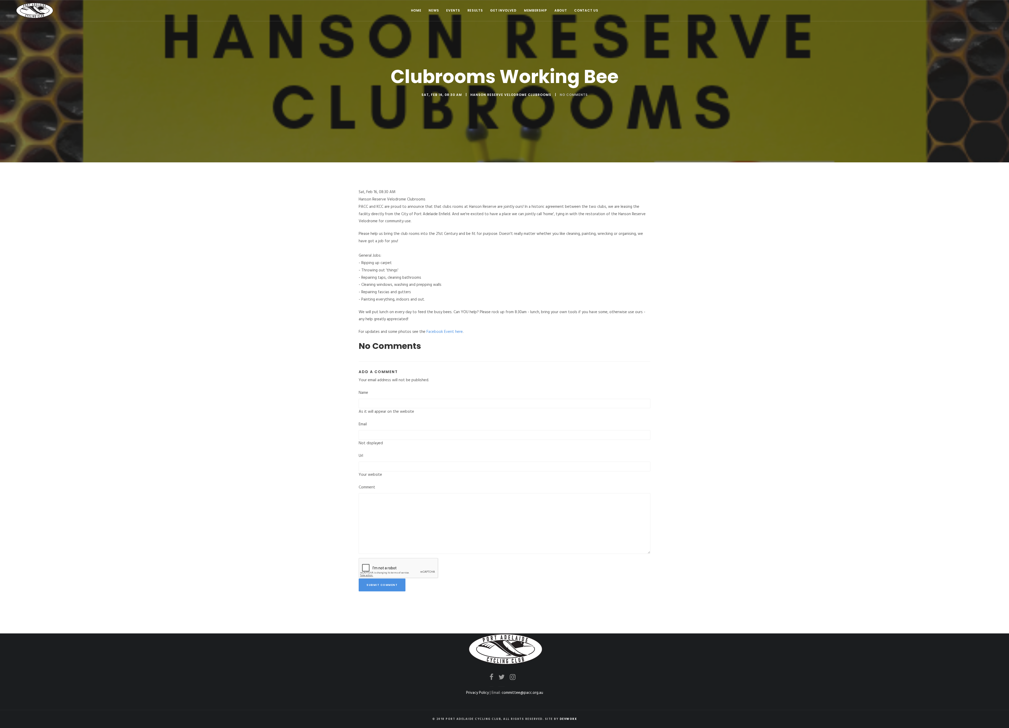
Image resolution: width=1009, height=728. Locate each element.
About (560, 10)
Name (363, 393)
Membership (535, 10)
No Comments (574, 94)
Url (361, 456)
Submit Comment (382, 585)
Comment (367, 487)
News (434, 10)
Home (416, 10)
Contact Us (586, 10)
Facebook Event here (444, 332)
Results (475, 10)
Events (453, 10)
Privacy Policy (477, 693)
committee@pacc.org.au (522, 693)
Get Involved (503, 10)
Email (363, 424)
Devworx (568, 719)
